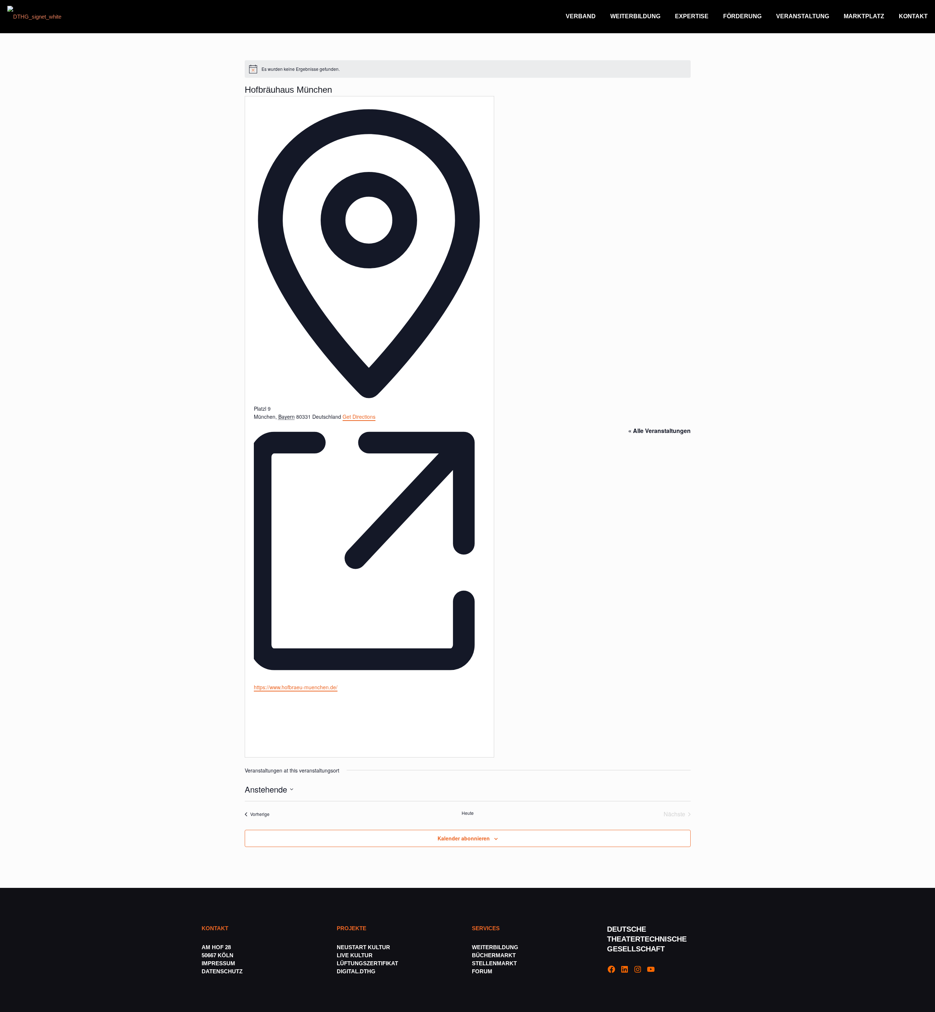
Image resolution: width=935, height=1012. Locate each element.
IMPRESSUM (218, 963)
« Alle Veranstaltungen (659, 430)
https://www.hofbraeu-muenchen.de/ (295, 687)
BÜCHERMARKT (494, 955)
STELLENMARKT (494, 963)
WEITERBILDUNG (495, 947)
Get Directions (359, 416)
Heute (468, 813)
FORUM (482, 971)
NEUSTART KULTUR (363, 947)
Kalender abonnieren (464, 838)
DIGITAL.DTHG (356, 971)
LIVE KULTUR (355, 955)
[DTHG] (34, 16)
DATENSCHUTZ (223, 971)
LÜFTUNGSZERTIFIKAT (367, 963)
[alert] (468, 69)
